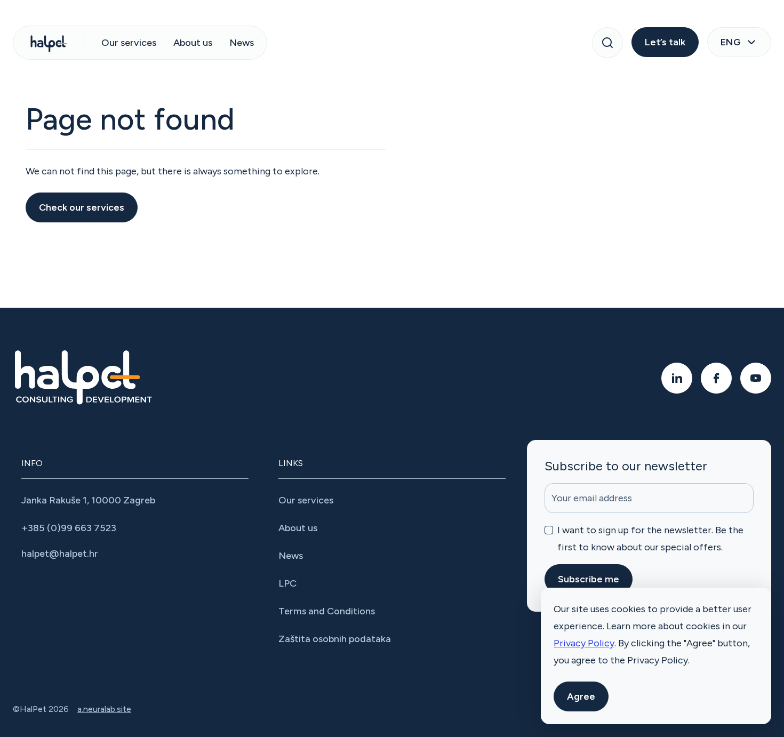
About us (192, 43)
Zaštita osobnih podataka (334, 639)
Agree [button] (581, 696)
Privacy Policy (584, 643)
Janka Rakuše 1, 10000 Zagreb (88, 500)
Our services (128, 43)
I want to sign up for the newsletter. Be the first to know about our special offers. (650, 538)
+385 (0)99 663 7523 (68, 528)
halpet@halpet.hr (59, 553)
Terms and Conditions (326, 611)
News (241, 43)
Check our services (81, 207)
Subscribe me (588, 579)
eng (731, 42)
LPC (287, 583)
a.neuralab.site (104, 709)
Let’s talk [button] (665, 42)
